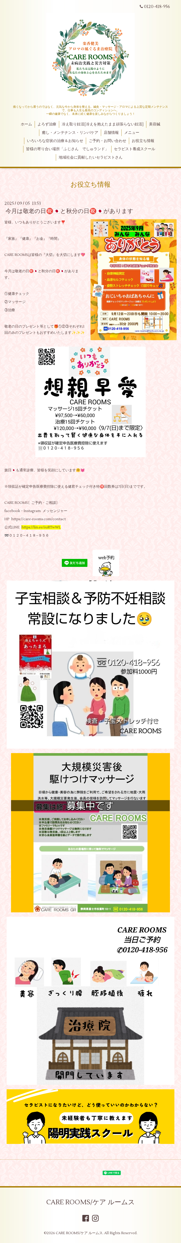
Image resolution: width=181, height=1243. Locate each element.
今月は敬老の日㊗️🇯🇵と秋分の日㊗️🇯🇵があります (69, 211)
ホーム (26, 124)
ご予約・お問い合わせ (107, 140)
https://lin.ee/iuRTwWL (41, 527)
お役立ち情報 (143, 140)
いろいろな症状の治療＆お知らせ (55, 140)
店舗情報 (111, 132)
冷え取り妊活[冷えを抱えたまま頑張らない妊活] (102, 124)
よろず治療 (47, 124)
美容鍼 (154, 124)
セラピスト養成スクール (134, 149)
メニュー (131, 132)
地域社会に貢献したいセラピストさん (91, 157)
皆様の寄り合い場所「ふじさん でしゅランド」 (67, 149)
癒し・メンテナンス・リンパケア (70, 132)
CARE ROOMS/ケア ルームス (90, 1202)
